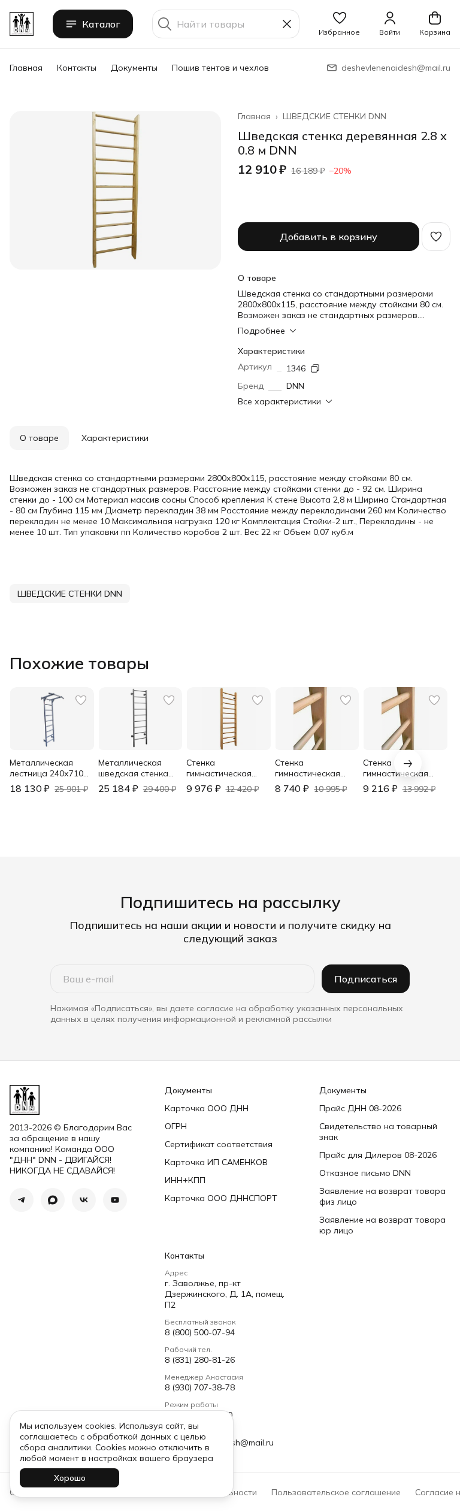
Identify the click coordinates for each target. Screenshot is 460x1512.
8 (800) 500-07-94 (200, 1332)
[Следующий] (408, 763)
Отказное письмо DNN (365, 1173)
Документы (134, 67)
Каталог (101, 24)
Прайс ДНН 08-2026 (360, 1108)
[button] (339, 24)
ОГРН (176, 1126)
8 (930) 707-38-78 (200, 1387)
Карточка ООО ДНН (207, 1108)
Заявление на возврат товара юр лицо (382, 1225)
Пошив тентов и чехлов (220, 67)
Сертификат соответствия (219, 1144)
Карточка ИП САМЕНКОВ (216, 1162)
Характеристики (115, 438)
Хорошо (70, 1477)
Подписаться (365, 979)
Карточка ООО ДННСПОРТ (221, 1198)
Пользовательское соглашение (336, 1492)
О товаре (39, 438)
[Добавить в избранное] (436, 236)
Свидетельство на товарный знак (378, 1131)
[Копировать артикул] (315, 368)
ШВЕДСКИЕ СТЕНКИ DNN (334, 116)
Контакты (76, 67)
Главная (26, 67)
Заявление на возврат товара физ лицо (382, 1196)
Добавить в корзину (328, 237)
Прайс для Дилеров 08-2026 (378, 1155)
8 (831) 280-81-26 (200, 1359)
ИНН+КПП (185, 1180)
